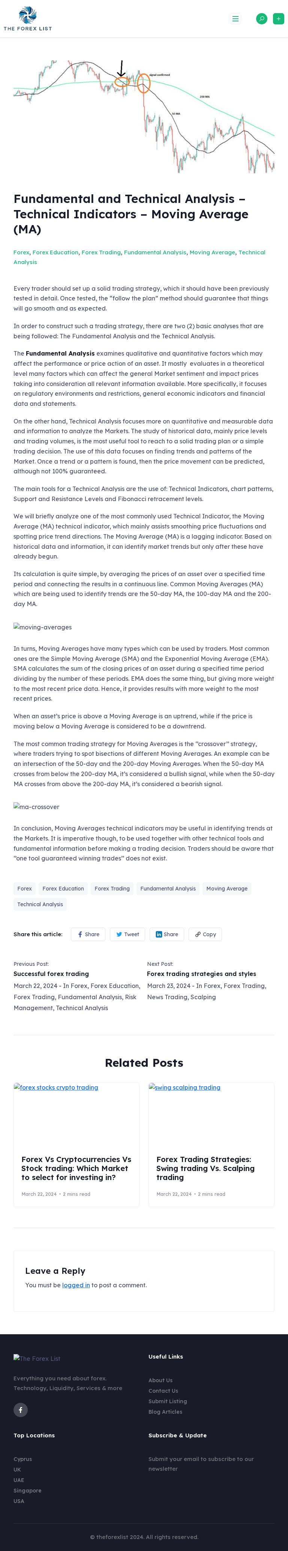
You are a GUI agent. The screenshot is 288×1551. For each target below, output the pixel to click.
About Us (160, 1380)
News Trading (167, 997)
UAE (19, 1480)
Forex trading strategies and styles (201, 973)
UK (17, 1469)
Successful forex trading (51, 973)
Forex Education (55, 252)
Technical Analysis (40, 904)
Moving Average (212, 252)
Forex (21, 252)
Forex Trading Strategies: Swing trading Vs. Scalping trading (205, 1168)
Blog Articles (165, 1411)
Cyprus (23, 1459)
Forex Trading (101, 252)
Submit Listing (167, 1401)
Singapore (28, 1490)
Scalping (203, 997)
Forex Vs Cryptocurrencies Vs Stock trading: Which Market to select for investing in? (76, 1168)
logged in (76, 1285)
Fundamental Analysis (155, 252)
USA (19, 1501)
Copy (209, 934)
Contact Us (163, 1390)
